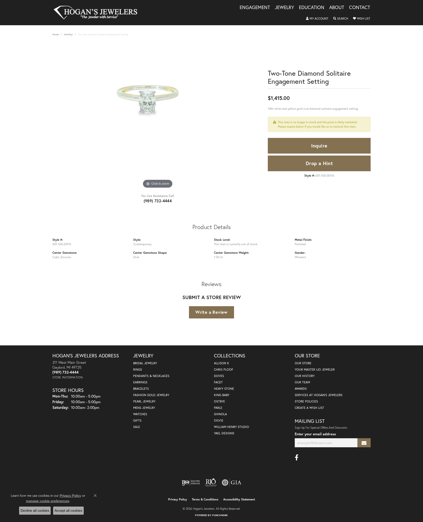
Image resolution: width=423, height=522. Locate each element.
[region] (157, 116)
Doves (219, 376)
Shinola (220, 414)
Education (311, 7)
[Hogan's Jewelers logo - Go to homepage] (97, 12)
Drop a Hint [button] (319, 163)
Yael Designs (224, 433)
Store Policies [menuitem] (306, 401)
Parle (218, 408)
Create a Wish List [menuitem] (309, 408)
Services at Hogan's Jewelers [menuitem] (318, 395)
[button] (317, 18)
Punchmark (220, 515)
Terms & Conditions (205, 499)
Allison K (221, 363)
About (336, 7)
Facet (218, 382)
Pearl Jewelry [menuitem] (144, 401)
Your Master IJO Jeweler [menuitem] (315, 369)
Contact (359, 7)
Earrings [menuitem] (140, 382)
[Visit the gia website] (231, 482)
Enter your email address (315, 434)
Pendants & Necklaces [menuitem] (151, 376)
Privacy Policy (177, 499)
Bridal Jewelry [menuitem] (145, 363)
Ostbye (219, 401)
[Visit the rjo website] (211, 482)
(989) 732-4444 (158, 200)
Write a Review (211, 312)
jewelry (68, 34)
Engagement (255, 7)
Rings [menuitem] (137, 369)
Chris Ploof (223, 369)
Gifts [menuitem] (137, 420)
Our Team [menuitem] (302, 382)
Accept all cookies (68, 510)
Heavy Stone (224, 389)
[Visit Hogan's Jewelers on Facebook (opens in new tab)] (296, 458)
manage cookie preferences (47, 501)
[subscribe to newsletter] (364, 442)
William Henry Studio (231, 427)
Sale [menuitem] (136, 427)
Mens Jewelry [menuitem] (144, 408)
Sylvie (218, 420)
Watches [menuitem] (140, 414)
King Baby (221, 395)
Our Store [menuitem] (303, 363)
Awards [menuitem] (301, 389)
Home (55, 34)
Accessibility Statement (239, 499)
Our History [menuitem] (305, 376)
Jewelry (284, 7)
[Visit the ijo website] (191, 482)
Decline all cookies (35, 510)
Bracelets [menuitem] (141, 389)
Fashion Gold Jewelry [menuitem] (151, 395)
